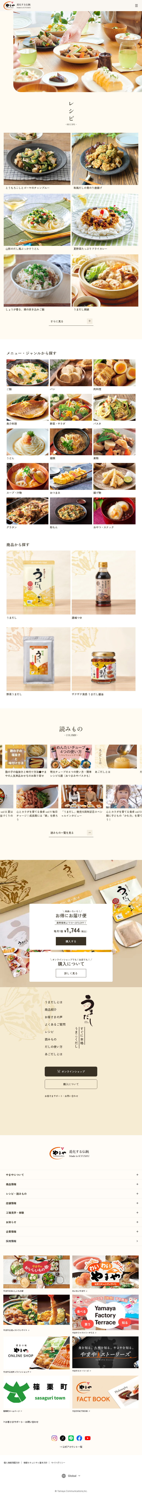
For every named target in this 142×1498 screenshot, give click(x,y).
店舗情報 (11, 1203)
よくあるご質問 (55, 1024)
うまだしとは (53, 1002)
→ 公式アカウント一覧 (71, 1446)
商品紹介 (51, 1009)
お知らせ (11, 1222)
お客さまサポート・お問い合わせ (61, 1095)
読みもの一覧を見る (62, 833)
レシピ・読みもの (16, 1194)
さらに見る (56, 321)
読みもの (51, 1039)
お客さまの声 (53, 1017)
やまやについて (15, 1175)
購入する (71, 941)
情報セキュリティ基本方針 (35, 1462)
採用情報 (11, 1241)
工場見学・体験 (15, 1212)
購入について (71, 1084)
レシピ (49, 1031)
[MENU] (136, 5)
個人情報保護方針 (12, 1462)
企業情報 (11, 1231)
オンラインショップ (73, 1071)
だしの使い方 (53, 1046)
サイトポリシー (58, 1462)
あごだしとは (53, 1054)
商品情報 (11, 1184)
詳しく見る (71, 973)
